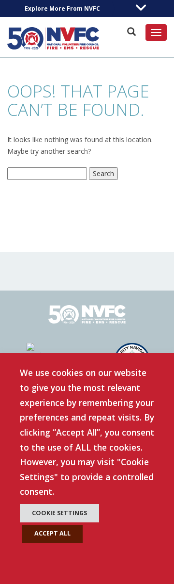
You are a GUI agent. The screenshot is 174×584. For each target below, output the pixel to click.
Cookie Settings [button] (59, 513)
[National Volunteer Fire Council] (53, 38)
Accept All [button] (52, 533)
